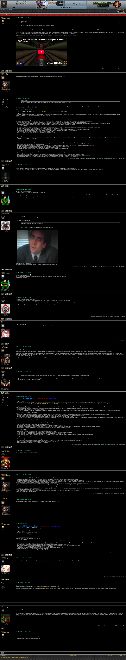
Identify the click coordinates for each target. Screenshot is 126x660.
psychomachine (5, 450)
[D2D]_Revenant (5, 213)
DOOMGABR (4, 73)
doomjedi (3, 188)
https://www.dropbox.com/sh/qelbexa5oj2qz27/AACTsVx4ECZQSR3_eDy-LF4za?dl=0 (36, 403)
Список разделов (5, 11)
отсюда (57, 586)
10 (122, 9)
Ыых (2, 606)
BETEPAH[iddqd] (5, 164)
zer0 (2, 17)
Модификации (14, 11)
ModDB (44, 111)
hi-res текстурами (44, 586)
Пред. (109, 9)
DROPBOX (63, 111)
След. (124, 9)
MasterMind (3, 371)
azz (1, 582)
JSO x (2, 346)
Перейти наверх (72, 655)
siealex (2, 631)
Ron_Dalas (3, 557)
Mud (2, 321)
